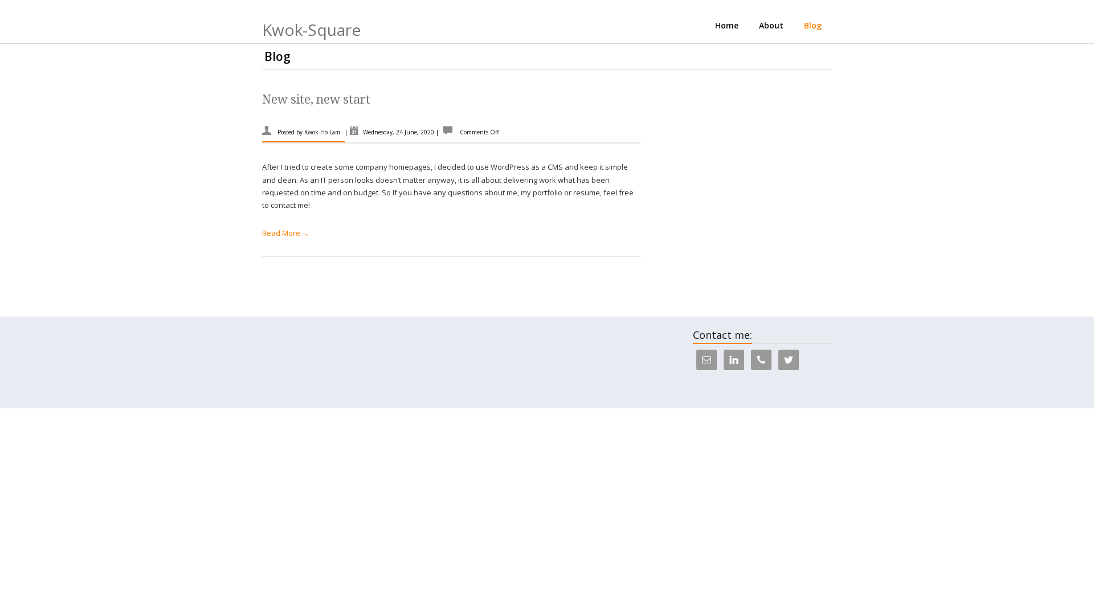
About (771, 25)
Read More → (285, 233)
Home (726, 25)
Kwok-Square (311, 29)
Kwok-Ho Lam (322, 132)
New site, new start (316, 99)
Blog (813, 25)
